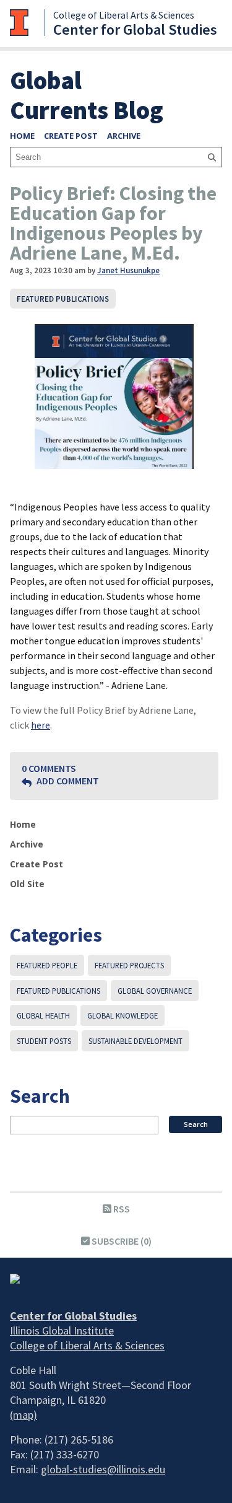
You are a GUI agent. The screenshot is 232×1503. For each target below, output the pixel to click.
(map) (23, 1415)
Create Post (71, 135)
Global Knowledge (122, 1015)
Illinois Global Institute (62, 1330)
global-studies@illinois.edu (103, 1469)
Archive (123, 135)
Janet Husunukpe (128, 270)
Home (22, 135)
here (40, 725)
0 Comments (49, 768)
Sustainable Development (135, 1041)
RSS (120, 1209)
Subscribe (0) (121, 1241)
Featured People (47, 965)
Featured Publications (63, 299)
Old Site (27, 884)
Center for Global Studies (135, 29)
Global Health (43, 1015)
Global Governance (155, 991)
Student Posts (44, 1041)
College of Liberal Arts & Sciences (123, 15)
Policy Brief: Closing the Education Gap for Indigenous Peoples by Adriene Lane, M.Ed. (113, 223)
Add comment (67, 780)
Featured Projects (129, 965)
